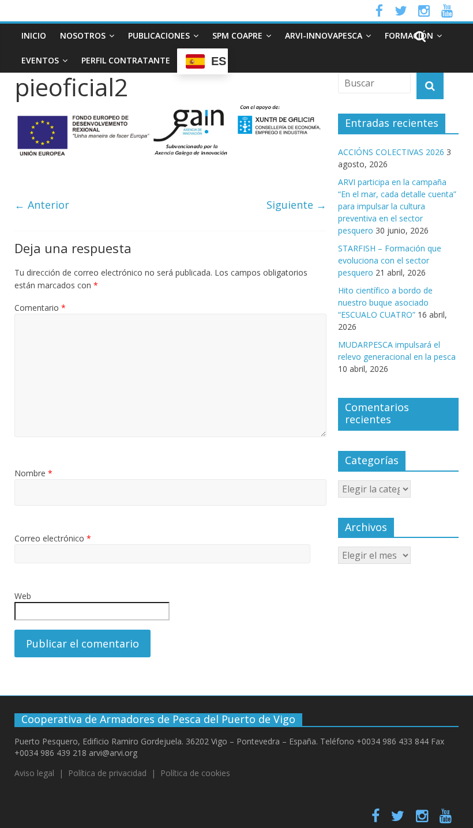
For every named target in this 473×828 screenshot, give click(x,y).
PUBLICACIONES (159, 35)
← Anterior (41, 205)
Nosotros (83, 35)
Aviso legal (34, 772)
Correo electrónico (52, 538)
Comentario (40, 307)
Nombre (33, 473)
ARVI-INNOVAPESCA (323, 35)
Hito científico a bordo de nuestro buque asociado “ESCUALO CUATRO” (385, 302)
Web (22, 595)
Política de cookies (195, 772)
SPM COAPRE (237, 35)
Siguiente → (296, 205)
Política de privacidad (107, 772)
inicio (33, 35)
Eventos (40, 60)
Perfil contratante (125, 60)
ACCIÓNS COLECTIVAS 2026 (391, 151)
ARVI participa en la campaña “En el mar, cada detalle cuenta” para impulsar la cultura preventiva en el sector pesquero (397, 206)
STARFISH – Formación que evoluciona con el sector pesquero (389, 260)
